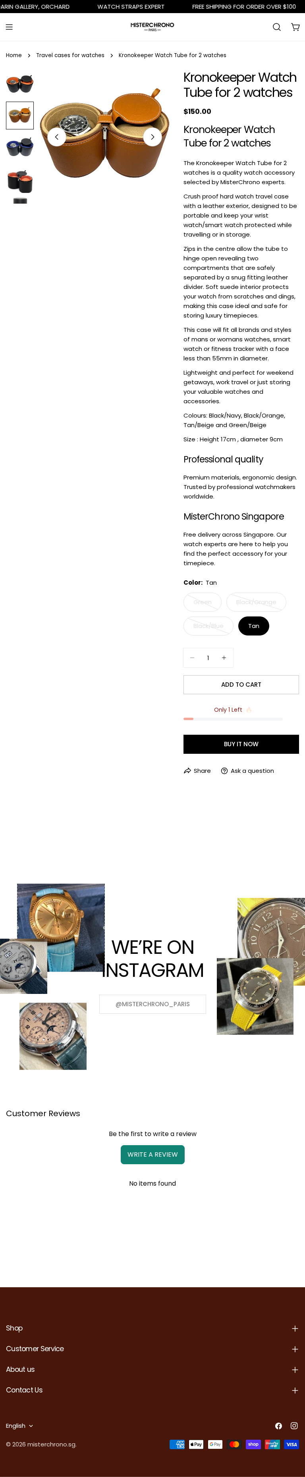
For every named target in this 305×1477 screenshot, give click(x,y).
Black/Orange (261, 605)
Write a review (152, 1154)
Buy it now (241, 744)
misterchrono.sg (51, 1444)
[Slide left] (56, 136)
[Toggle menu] (9, 27)
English (15, 1425)
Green (207, 605)
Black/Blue (213, 628)
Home (14, 55)
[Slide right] (152, 136)
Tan (253, 626)
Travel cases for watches (70, 55)
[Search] (277, 27)
